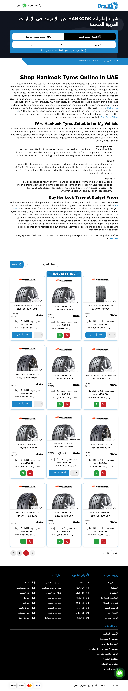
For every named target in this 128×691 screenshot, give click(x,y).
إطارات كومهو (27, 582)
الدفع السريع (111, 617)
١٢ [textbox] (108, 553)
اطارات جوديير (54, 602)
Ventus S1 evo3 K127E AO (27, 305)
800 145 (33, 5)
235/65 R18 (83, 602)
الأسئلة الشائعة (110, 633)
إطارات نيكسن (54, 607)
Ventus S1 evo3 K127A (27, 374)
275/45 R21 (83, 582)
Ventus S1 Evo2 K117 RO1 (100, 305)
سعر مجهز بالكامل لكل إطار (100, 321)
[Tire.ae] (108, 5)
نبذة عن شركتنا (110, 582)
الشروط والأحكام (109, 643)
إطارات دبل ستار (26, 617)
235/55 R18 (83, 617)
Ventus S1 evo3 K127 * (64, 443)
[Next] (13, 553)
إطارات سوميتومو (25, 587)
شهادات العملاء (110, 602)
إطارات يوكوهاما (53, 617)
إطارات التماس (27, 592)
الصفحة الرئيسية (110, 60)
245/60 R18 (83, 612)
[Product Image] (100, 293)
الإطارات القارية (54, 592)
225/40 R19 (83, 592)
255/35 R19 (83, 597)
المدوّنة (114, 587)
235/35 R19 (83, 587)
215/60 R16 (83, 607)
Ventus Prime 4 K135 (27, 444)
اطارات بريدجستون (52, 587)
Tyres (95, 60)
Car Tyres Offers (109, 117)
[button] (113, 315)
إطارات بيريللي (54, 597)
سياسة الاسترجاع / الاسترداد (103, 648)
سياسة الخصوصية (109, 638)
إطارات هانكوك (27, 607)
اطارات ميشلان (54, 582)
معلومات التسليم (109, 663)
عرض (114, 553)
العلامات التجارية (109, 597)
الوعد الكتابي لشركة (107, 653)
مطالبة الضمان (110, 658)
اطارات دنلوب (55, 612)
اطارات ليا (29, 597)
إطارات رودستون (26, 612)
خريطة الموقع (111, 668)
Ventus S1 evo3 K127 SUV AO (101, 375)
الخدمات (114, 592)
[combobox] (111, 335)
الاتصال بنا (113, 612)
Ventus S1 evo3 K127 (64, 306)
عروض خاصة (111, 607)
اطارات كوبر (28, 602)
